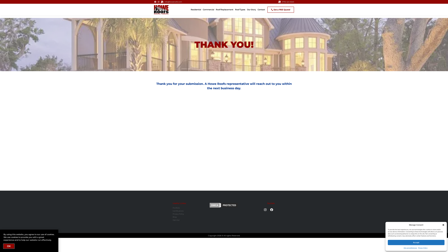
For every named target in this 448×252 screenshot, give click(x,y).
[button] (443, 225)
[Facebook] (155, 2)
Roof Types (240, 10)
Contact (261, 10)
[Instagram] (158, 2)
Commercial (208, 10)
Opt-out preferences (410, 248)
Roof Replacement (224, 10)
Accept (416, 242)
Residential (196, 10)
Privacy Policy (423, 248)
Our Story (251, 10)
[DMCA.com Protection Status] (223, 205)
